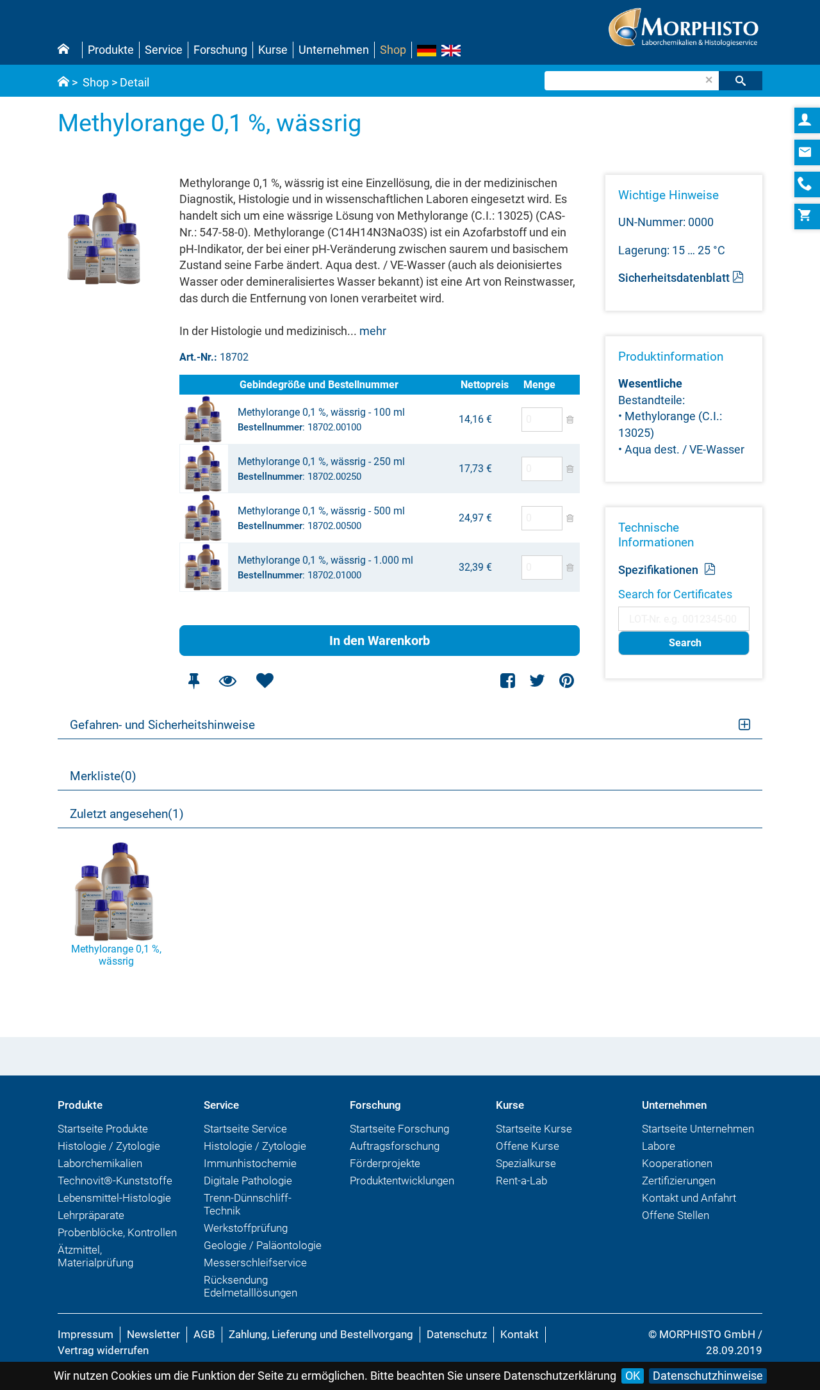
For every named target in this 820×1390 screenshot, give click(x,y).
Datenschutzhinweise (708, 1375)
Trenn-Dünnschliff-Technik (247, 1204)
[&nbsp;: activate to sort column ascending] (208, 385)
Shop (393, 49)
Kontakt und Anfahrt (689, 1197)
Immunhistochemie (250, 1163)
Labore (658, 1146)
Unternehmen (334, 49)
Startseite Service (245, 1128)
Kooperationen (677, 1163)
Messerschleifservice (255, 1262)
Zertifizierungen (679, 1180)
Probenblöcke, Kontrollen (117, 1232)
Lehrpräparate (91, 1215)
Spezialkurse (526, 1163)
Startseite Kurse (534, 1128)
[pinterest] (567, 680)
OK (632, 1375)
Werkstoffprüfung (246, 1228)
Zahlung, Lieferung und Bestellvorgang (321, 1334)
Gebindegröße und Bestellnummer (319, 385)
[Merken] (193, 680)
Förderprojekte (385, 1163)
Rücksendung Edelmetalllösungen (250, 1286)
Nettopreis (485, 385)
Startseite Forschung (399, 1128)
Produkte (111, 49)
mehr (372, 331)
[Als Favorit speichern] (264, 680)
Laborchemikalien (100, 1163)
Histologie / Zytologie (109, 1146)
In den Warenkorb (379, 640)
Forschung (220, 49)
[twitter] (537, 680)
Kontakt (519, 1334)
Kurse (273, 49)
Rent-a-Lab (521, 1180)
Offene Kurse (527, 1146)
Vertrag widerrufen (103, 1350)
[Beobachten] (227, 680)
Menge (539, 385)
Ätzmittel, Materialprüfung (95, 1256)
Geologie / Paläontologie (263, 1245)
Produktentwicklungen (402, 1180)
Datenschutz (457, 1334)
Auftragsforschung (394, 1146)
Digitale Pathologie (248, 1180)
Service (164, 49)
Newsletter (153, 1334)
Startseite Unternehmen (698, 1128)
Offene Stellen (675, 1215)
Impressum (85, 1334)
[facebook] (508, 680)
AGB (204, 1334)
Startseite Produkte (103, 1128)
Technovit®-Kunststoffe (115, 1180)
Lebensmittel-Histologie (114, 1197)
